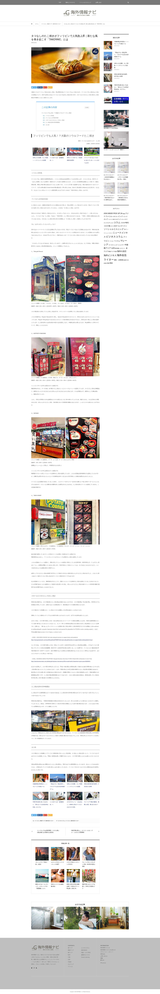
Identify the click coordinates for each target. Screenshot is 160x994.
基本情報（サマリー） (120, 248)
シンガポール (115, 226)
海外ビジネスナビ (70, 2)
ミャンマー (121, 245)
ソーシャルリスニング (85, 2)
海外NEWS (84, 950)
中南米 (69, 962)
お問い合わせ (103, 956)
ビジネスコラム (61, 820)
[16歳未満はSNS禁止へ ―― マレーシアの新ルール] (40, 778)
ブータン (112, 241)
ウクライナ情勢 (111, 219)
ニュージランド (109, 232)
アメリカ (109, 216)
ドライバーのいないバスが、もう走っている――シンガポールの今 (91, 160)
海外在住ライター (50, 820)
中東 (69, 957)
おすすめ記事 (80, 904)
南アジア (107, 248)
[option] (47, 918)
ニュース (117, 232)
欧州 (115, 251)
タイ (125, 229)
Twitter (102, 960)
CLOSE (87, 107)
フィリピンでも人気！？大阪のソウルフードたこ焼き (57, 113)
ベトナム (117, 241)
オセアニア (118, 219)
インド (120, 216)
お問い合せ (98, 2)
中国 (126, 245)
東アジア (70, 947)
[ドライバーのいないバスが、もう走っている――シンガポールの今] (92, 152)
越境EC (125, 260)
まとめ (47, 124)
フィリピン (37, 820)
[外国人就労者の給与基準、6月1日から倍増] (92, 778)
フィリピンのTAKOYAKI (52, 118)
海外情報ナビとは (105, 947)
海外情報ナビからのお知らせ (108, 949)
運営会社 (102, 954)
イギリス (115, 216)
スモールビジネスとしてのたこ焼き (55, 120)
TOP (60, 2)
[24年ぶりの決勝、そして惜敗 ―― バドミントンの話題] (40, 152)
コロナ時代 (125, 223)
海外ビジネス (110, 255)
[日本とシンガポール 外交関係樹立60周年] (74, 152)
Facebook (103, 963)
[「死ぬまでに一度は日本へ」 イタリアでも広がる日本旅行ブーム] (57, 778)
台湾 (112, 248)
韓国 (108, 263)
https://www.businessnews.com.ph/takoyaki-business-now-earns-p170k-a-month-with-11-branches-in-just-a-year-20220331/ (60, 661)
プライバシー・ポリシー (106, 952)
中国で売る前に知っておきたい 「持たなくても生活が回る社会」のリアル (40, 804)
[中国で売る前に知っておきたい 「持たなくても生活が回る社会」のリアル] (40, 796)
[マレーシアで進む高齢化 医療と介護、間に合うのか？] (92, 796)
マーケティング (113, 245)
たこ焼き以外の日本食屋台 (53, 122)
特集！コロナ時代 (86, 952)
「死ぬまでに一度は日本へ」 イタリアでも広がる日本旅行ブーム (57, 786)
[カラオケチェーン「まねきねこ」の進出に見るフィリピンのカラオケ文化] (74, 796)
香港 (111, 263)
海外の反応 (121, 251)
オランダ (123, 219)
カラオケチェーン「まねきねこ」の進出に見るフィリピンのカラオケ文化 (74, 804)
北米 (69, 959)
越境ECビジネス (85, 954)
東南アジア (42, 820)
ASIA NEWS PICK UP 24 (113, 213)
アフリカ (70, 966)
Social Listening (85, 957)
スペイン (123, 226)
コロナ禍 (107, 226)
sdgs (124, 213)
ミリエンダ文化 (50, 115)
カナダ (111, 222)
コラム (117, 222)
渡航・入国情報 (118, 260)
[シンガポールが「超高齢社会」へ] (57, 152)
